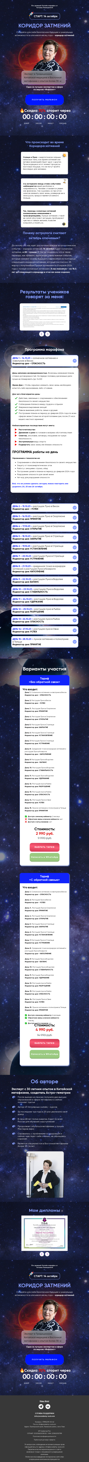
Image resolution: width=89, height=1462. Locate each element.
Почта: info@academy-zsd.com (44, 1424)
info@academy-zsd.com (44, 1416)
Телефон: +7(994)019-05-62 (44, 1422)
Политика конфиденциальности (44, 1436)
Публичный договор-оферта (44, 1440)
